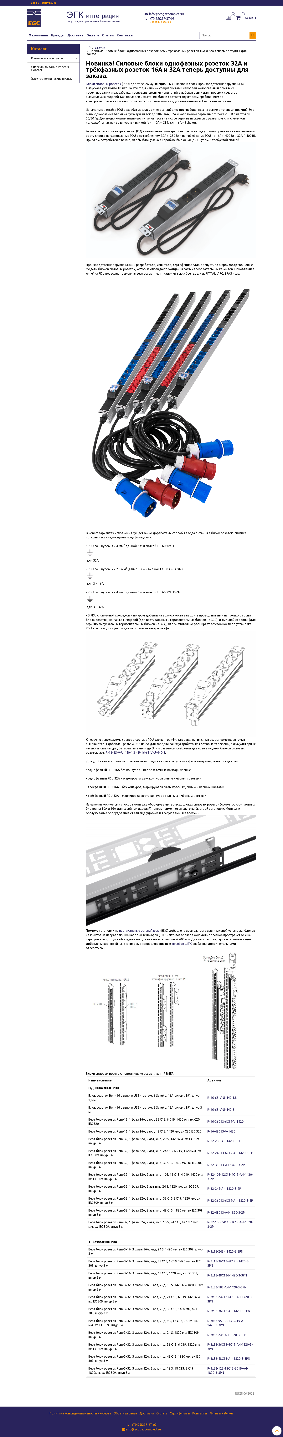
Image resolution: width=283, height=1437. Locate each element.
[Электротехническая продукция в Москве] (34, 17)
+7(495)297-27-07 (161, 18)
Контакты (125, 35)
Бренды (57, 35)
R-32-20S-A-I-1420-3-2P (224, 1141)
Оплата (92, 35)
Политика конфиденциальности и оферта (80, 1413)
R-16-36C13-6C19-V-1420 (225, 1121)
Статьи (108, 35)
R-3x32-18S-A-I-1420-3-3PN (226, 1287)
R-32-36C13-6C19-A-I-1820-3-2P (230, 1200)
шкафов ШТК (182, 943)
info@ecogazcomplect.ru (166, 14)
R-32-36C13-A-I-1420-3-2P (226, 1165)
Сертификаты (180, 1413)
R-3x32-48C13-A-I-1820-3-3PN (228, 1358)
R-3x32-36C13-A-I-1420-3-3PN (228, 1311)
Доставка (75, 35)
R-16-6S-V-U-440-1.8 (120, 752)
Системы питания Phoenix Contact (50, 68)
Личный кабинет (221, 1413)
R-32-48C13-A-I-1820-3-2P (226, 1212)
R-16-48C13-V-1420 (221, 1131)
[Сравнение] (228, 17)
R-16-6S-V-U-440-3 (151, 752)
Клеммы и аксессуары (47, 58)
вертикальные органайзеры (139, 930)
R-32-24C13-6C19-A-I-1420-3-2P (230, 1153)
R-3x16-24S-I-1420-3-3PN (225, 1251)
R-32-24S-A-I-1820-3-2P (224, 1188)
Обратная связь (125, 1413)
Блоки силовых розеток (103, 84)
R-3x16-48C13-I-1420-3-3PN (227, 1275)
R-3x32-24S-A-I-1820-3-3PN (226, 1335)
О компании (38, 35)
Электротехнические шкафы (52, 78)
